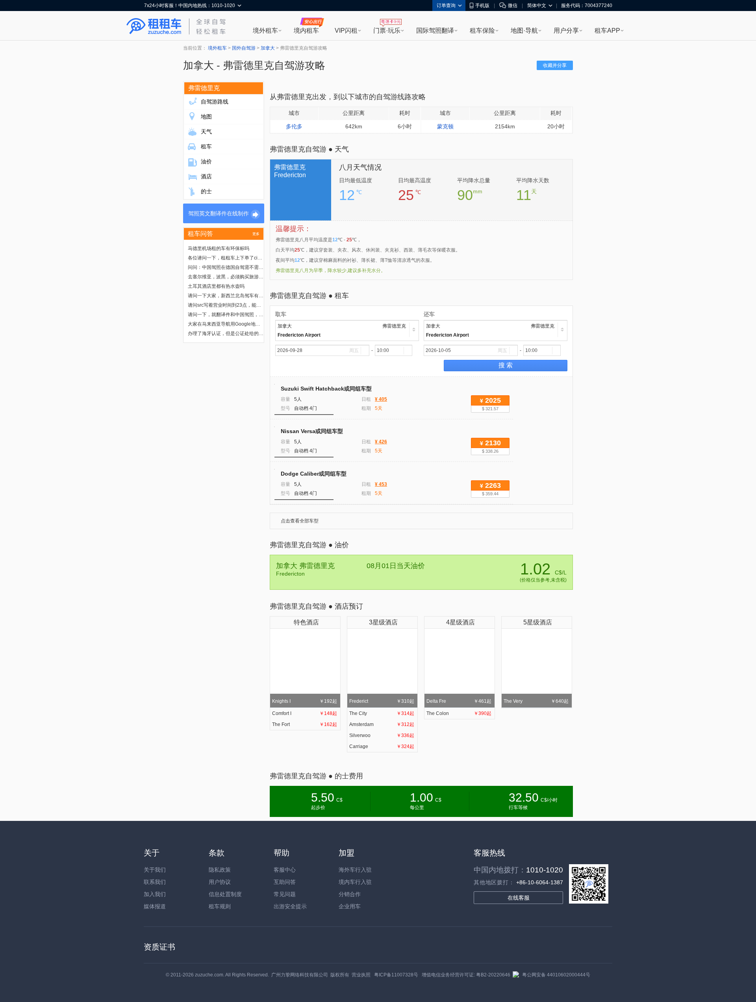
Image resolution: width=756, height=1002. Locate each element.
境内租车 (306, 30)
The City (381, 713)
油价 (206, 161)
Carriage (381, 746)
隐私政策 (220, 870)
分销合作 (350, 894)
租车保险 (482, 30)
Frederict (381, 701)
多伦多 (294, 126)
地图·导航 (524, 30)
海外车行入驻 (355, 870)
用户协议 (220, 882)
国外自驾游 (244, 48)
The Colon (458, 713)
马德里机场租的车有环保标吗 (218, 248)
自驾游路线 (214, 101)
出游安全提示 (290, 906)
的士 (206, 191)
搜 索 (505, 365)
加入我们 (155, 894)
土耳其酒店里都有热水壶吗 (216, 286)
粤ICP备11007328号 (396, 975)
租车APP (607, 30)
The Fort (304, 724)
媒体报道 (155, 906)
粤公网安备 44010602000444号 (556, 975)
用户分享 (566, 30)
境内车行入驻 (355, 882)
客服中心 (285, 870)
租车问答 (200, 233)
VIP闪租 (346, 30)
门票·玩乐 (386, 30)
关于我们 (155, 870)
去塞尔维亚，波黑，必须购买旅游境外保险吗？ (237, 277)
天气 (206, 131)
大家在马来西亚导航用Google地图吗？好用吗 (236, 324)
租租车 (154, 26)
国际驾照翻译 (435, 30)
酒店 (206, 176)
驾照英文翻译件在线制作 (218, 213)
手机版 (482, 5)
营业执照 (361, 975)
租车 (206, 146)
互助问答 (285, 882)
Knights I (304, 701)
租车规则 (220, 906)
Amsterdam (381, 724)
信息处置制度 (225, 894)
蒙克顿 (445, 126)
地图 (206, 116)
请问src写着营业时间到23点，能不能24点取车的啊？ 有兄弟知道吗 (258, 305)
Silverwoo (381, 735)
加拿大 (268, 48)
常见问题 (285, 894)
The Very (536, 701)
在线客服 (519, 898)
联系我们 (155, 882)
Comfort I (304, 713)
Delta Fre (458, 701)
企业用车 (350, 906)
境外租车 (265, 30)
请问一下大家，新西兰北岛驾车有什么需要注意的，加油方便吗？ (256, 295)
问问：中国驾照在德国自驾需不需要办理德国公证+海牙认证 (250, 267)
